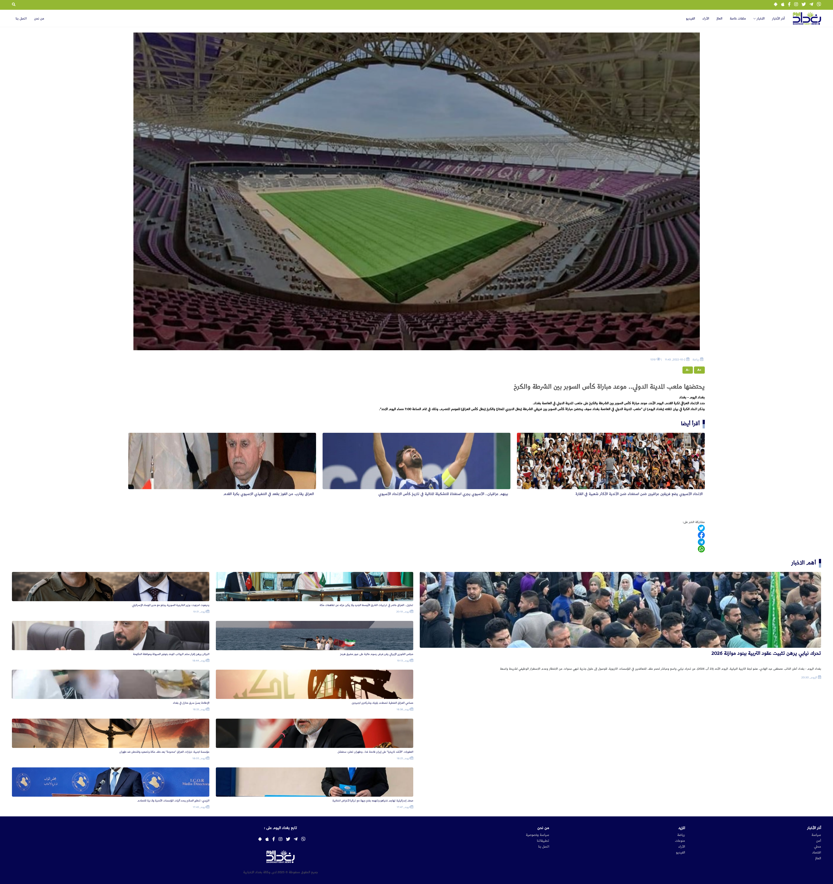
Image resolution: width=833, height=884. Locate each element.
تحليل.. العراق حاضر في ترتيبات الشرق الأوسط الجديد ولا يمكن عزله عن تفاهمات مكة (366, 605)
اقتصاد (816, 853)
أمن (818, 841)
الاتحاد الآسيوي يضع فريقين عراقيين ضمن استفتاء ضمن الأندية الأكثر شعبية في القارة (639, 494)
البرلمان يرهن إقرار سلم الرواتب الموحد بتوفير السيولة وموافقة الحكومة (171, 654)
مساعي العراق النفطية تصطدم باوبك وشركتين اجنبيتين (382, 703)
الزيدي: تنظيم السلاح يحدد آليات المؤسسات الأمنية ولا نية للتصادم (173, 800)
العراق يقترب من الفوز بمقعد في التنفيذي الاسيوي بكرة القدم (268, 494)
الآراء (705, 19)
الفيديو (690, 19)
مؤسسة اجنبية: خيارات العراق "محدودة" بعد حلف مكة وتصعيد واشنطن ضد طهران (164, 752)
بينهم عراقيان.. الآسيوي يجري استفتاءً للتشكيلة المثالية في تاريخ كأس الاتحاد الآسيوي (443, 494)
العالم (719, 19)
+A (699, 370)
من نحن (39, 19)
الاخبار (760, 19)
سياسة (816, 835)
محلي (817, 847)
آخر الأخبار (778, 19)
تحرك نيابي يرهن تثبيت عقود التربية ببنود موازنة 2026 (766, 653)
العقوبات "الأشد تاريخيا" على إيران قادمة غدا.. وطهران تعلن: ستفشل (375, 752)
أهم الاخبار (803, 562)
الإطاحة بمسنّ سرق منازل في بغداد (191, 703)
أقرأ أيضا (690, 423)
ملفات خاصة (738, 19)
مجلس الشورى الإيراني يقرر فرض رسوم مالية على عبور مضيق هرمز (376, 654)
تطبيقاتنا (543, 841)
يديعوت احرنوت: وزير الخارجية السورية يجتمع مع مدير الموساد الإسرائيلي (170, 605)
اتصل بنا (21, 19)
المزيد (681, 828)
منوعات (680, 841)
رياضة (681, 835)
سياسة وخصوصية (537, 835)
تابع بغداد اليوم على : (280, 828)
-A (687, 370)
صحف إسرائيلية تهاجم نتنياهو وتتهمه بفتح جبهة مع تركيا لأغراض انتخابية (372, 800)
